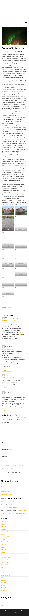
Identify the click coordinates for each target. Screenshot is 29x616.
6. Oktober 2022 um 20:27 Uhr (8, 377)
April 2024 (4, 554)
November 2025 (5, 531)
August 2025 (4, 534)
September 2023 (5, 562)
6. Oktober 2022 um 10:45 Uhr (8, 395)
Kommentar (6, 422)
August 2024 (4, 544)
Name (4, 442)
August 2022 (4, 577)
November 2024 (5, 536)
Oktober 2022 (4, 572)
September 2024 (5, 542)
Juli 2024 (3, 547)
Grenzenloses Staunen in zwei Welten (11, 489)
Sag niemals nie (5, 484)
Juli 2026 (3, 524)
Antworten (6, 341)
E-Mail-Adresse (7, 449)
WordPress (18, 611)
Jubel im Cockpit (5, 491)
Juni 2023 (3, 567)
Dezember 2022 (5, 570)
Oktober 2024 (4, 539)
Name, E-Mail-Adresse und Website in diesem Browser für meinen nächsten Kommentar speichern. (12, 466)
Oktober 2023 (4, 559)
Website (4, 456)
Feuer (2, 486)
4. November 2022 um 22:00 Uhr (8, 320)
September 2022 (5, 575)
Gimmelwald (4, 602)
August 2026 (4, 521)
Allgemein (3, 600)
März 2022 (4, 590)
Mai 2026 (3, 529)
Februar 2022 (4, 593)
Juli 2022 (3, 580)
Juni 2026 (3, 526)
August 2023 (4, 565)
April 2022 (4, 588)
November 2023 (5, 557)
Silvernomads (21, 51)
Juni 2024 (3, 549)
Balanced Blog (14, 612)
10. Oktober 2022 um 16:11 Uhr (8, 349)
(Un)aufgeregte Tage (6, 494)
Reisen (9, 307)
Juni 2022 (3, 582)
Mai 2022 (3, 585)
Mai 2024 (3, 552)
